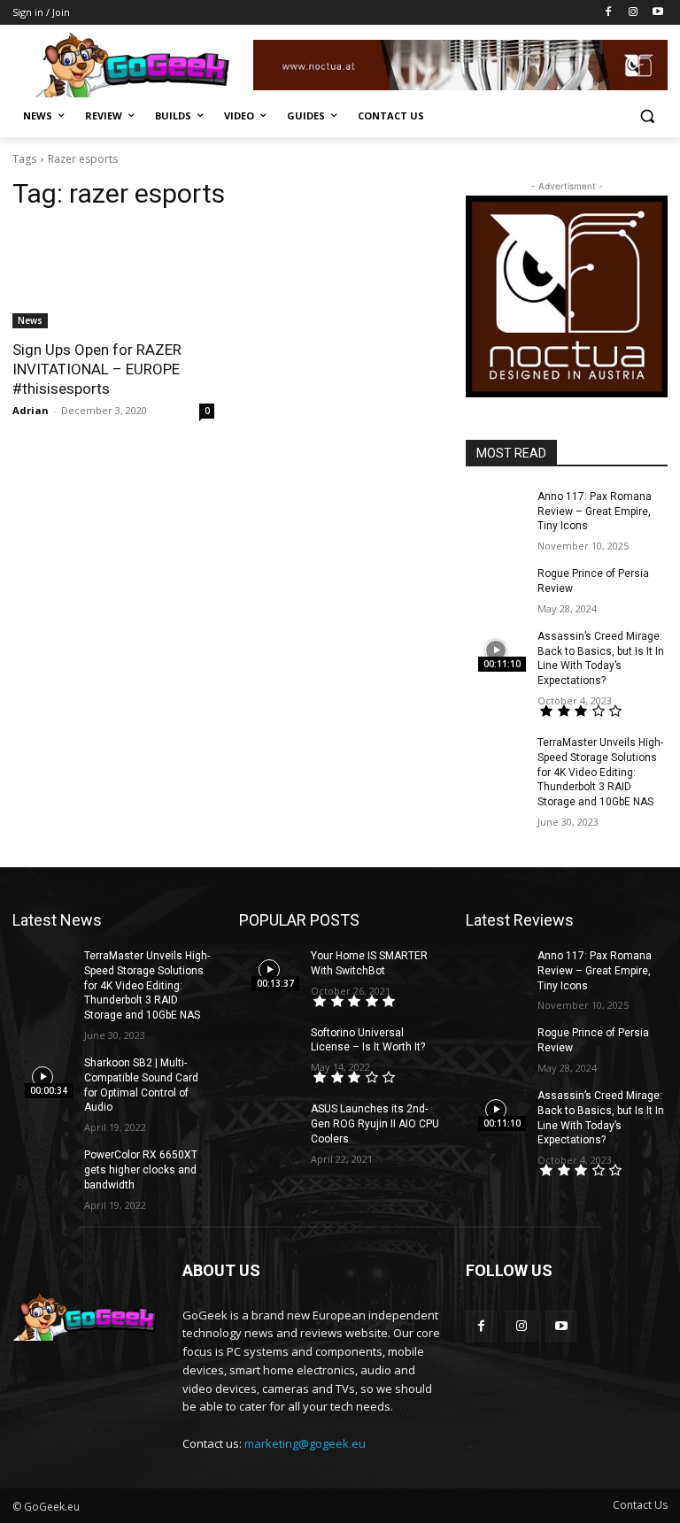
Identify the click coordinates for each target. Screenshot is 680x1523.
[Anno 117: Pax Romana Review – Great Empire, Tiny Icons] (496, 510)
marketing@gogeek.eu (305, 1443)
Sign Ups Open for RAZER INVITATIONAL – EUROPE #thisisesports (97, 369)
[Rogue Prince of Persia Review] (496, 587)
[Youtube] (657, 13)
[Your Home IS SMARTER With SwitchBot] (269, 970)
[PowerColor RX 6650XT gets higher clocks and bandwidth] (42, 1169)
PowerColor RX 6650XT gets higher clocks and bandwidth (140, 1170)
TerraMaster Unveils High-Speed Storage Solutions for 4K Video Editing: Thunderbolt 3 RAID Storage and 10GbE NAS (600, 772)
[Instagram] (632, 13)
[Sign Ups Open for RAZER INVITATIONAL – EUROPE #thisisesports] (113, 277)
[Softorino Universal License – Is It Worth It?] (269, 1047)
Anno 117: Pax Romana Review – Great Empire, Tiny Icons (594, 511)
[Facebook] (609, 13)
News (30, 320)
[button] (647, 116)
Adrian (30, 410)
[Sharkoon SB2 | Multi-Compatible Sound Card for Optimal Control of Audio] (42, 1077)
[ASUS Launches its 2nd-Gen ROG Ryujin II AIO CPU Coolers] (269, 1123)
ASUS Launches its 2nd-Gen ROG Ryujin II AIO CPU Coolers (375, 1124)
